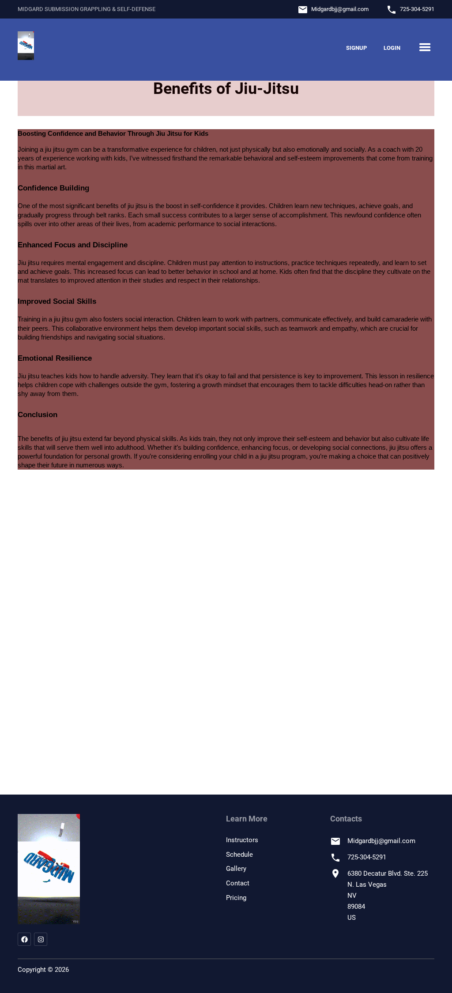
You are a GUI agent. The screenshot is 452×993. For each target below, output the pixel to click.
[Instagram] (40, 939)
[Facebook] (24, 939)
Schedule (239, 855)
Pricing (236, 898)
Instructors (242, 840)
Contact (237, 883)
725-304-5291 (417, 9)
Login (392, 48)
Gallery (236, 869)
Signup (356, 48)
